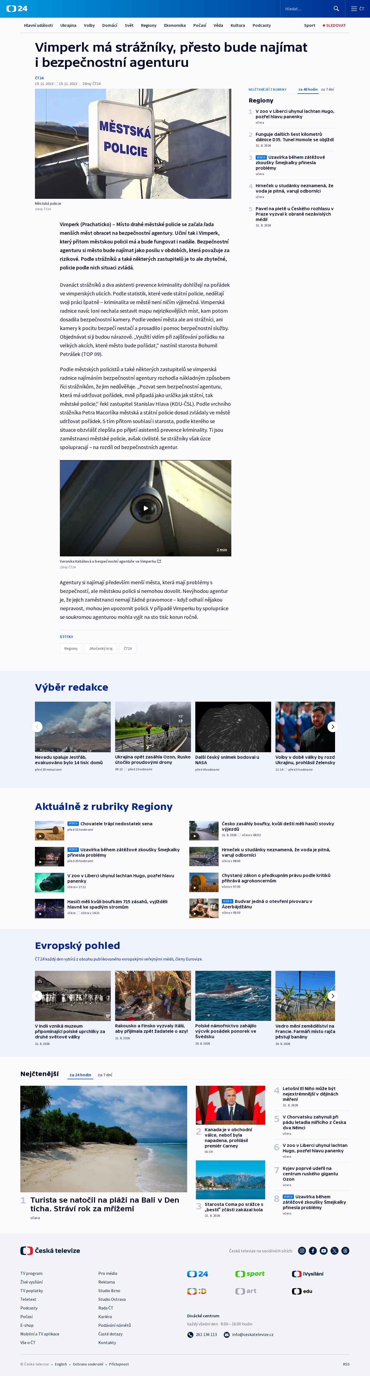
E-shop (27, 1325)
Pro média (107, 1273)
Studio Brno (109, 1290)
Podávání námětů (114, 1325)
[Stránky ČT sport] (250, 1273)
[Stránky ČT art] (245, 1290)
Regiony (149, 25)
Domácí (109, 25)
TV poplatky (31, 1290)
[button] (145, 508)
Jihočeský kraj (100, 648)
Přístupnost (119, 1364)
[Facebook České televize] (313, 1250)
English (61, 1364)
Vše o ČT (28, 1342)
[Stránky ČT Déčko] (196, 1290)
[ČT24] (17, 8)
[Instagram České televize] (302, 1250)
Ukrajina (68, 25)
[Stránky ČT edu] (302, 1290)
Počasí (199, 25)
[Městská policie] (133, 144)
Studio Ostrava (112, 1299)
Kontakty (107, 1342)
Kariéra (105, 1316)
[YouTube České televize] (323, 1250)
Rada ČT (105, 1308)
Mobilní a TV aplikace (39, 1334)
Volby (89, 25)
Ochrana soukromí (88, 1364)
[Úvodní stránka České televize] (50, 1250)
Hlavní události (38, 25)
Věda (218, 25)
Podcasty (262, 25)
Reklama (106, 1282)
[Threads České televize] (345, 1250)
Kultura (238, 25)
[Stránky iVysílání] (308, 1273)
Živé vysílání (31, 1282)
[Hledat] (336, 8)
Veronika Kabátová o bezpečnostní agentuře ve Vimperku (108, 561)
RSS (346, 1364)
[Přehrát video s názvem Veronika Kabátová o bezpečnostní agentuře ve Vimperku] (145, 508)
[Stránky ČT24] (197, 1273)
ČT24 (39, 77)
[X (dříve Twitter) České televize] (334, 1250)
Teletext (28, 1299)
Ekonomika (175, 25)
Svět (129, 25)
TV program (31, 1273)
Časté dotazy (110, 1334)
